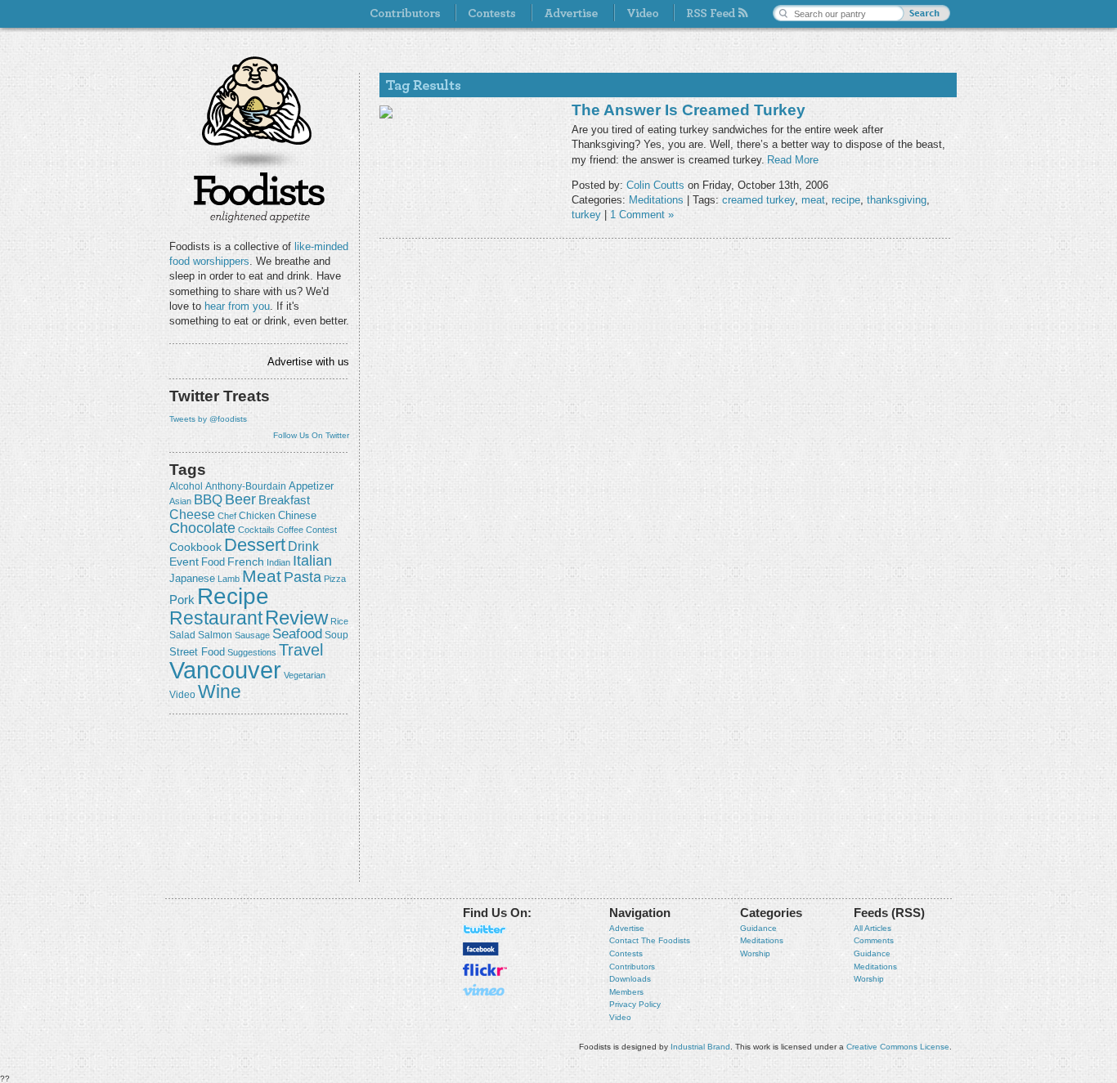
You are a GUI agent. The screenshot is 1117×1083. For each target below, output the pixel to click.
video (182, 695)
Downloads (630, 978)
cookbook (195, 546)
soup (336, 635)
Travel (301, 649)
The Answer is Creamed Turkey (688, 110)
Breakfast (284, 500)
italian (312, 561)
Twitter (485, 929)
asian (180, 501)
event (184, 561)
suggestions (251, 652)
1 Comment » (642, 214)
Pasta (302, 577)
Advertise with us (308, 362)
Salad (182, 635)
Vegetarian (304, 675)
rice (339, 621)
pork (182, 599)
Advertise (626, 928)
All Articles (872, 928)
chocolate (202, 527)
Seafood (297, 634)
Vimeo (485, 990)
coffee (290, 530)
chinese (297, 515)
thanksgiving (896, 200)
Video (620, 1017)
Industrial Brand (700, 1046)
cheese (192, 514)
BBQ (208, 500)
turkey (586, 214)
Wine (219, 691)
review (296, 617)
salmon (215, 635)
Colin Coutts (655, 185)
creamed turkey (758, 200)
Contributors (632, 966)
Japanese (192, 578)
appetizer (311, 486)
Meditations (656, 200)
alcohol (186, 486)
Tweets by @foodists (208, 418)
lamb (229, 579)
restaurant (215, 618)
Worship (755, 953)
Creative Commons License (897, 1046)
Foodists (259, 196)
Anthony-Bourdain (245, 486)
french (245, 561)
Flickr (485, 970)
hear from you (237, 306)
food (213, 562)
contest (321, 530)
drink (303, 546)
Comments (874, 940)
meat (261, 575)
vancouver (225, 669)
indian (278, 562)
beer (240, 499)
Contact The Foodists (649, 940)
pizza (335, 579)
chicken (257, 515)
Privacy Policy (635, 1004)
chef (227, 516)
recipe (233, 596)
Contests (626, 953)
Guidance (758, 928)
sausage (252, 635)
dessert (254, 545)
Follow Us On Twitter (311, 435)
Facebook (481, 948)
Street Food (197, 652)
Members (626, 991)
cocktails (256, 530)
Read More (793, 160)
